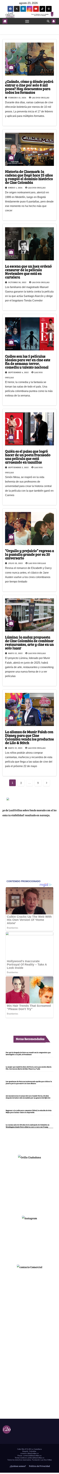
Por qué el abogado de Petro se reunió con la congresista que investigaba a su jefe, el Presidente (28, 1053)
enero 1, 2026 (15, 187)
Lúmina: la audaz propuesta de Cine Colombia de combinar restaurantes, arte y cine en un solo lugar (29, 642)
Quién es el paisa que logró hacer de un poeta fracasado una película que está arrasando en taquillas (27, 456)
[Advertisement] (29, 1186)
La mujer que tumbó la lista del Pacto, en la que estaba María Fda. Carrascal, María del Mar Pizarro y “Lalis (28, 1068)
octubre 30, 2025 (17, 282)
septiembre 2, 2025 (18, 467)
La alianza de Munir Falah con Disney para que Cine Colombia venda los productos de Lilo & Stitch (29, 737)
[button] (48, 21)
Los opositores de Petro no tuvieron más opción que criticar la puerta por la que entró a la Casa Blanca (29, 1082)
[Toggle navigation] (27, 21)
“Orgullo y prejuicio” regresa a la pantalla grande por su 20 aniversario (29, 554)
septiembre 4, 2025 (18, 372)
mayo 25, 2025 (15, 653)
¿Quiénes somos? (17, 1466)
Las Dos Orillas (40, 97)
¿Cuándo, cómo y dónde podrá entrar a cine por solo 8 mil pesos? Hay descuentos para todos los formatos (29, 87)
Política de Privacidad (39, 1466)
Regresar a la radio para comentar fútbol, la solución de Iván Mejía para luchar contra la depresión (28, 1111)
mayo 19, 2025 (15, 748)
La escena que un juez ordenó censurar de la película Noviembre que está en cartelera (28, 271)
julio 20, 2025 (15, 563)
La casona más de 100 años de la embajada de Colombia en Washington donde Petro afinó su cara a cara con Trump (27, 1126)
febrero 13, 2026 (17, 97)
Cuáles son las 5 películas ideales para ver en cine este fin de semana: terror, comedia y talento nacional (27, 361)
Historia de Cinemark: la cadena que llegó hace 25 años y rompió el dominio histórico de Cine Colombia (29, 177)
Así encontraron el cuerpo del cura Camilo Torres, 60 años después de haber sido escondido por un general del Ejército (28, 1097)
